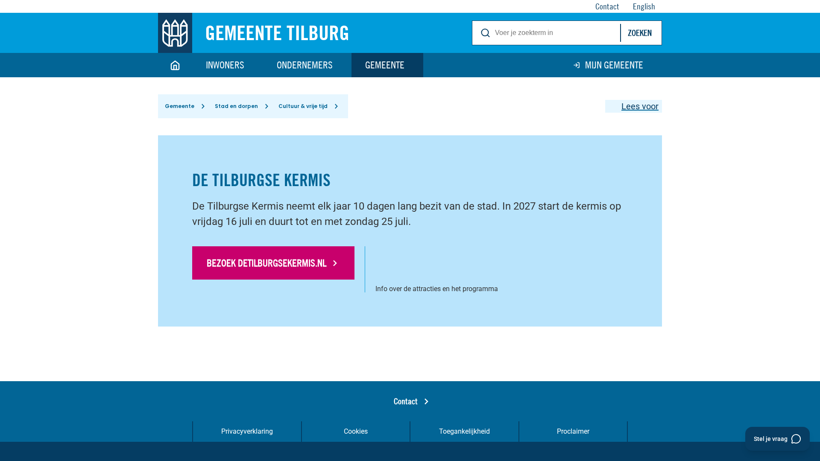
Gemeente (384, 65)
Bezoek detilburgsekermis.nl (266, 263)
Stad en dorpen (236, 106)
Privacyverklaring (247, 431)
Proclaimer (573, 431)
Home (175, 65)
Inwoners (225, 65)
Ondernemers (305, 65)
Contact (406, 401)
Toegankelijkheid (464, 431)
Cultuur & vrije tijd (303, 106)
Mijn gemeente (614, 65)
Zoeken (640, 33)
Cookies (356, 431)
